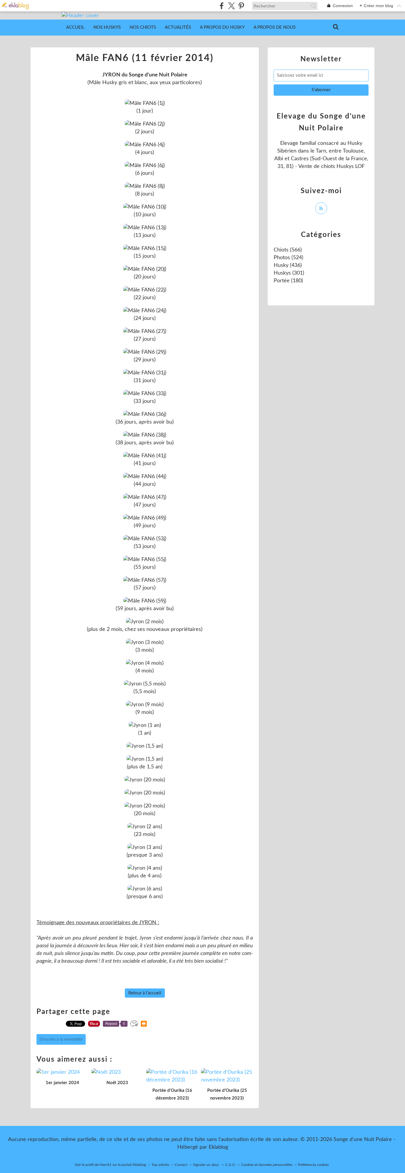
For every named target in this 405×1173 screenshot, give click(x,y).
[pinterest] (241, 5)
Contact (181, 1164)
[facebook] (221, 5)
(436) (288, 265)
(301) (289, 273)
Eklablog (218, 1147)
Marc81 (105, 1164)
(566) (288, 250)
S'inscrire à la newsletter (61, 1039)
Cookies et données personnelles (266, 1164)
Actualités (178, 27)
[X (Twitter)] (231, 5)
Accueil (75, 27)
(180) (288, 280)
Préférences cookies (313, 1164)
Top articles (160, 1164)
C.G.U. (230, 1164)
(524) (288, 257)
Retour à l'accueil (144, 993)
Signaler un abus (206, 1164)
